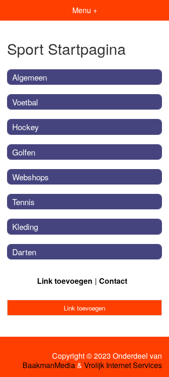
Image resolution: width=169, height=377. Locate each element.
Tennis (23, 201)
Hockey (25, 127)
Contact (113, 280)
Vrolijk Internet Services (123, 365)
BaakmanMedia (49, 365)
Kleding (25, 226)
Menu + (84, 10)
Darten (24, 252)
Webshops (30, 177)
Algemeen (29, 77)
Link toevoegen (64, 280)
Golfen (23, 152)
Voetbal (25, 102)
